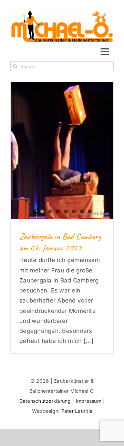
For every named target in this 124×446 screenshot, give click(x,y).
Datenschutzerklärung (45, 401)
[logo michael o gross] (62, 13)
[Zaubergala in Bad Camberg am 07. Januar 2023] (62, 150)
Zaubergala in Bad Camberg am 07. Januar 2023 (60, 242)
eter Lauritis (78, 411)
